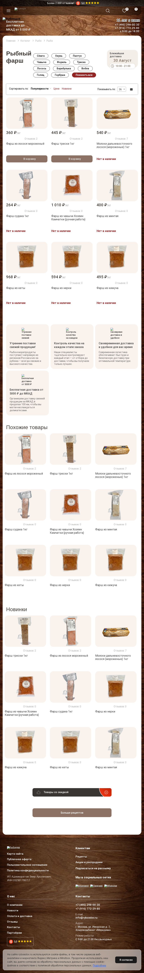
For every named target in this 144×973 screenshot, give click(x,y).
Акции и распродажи (89, 862)
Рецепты (81, 856)
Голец (40, 75)
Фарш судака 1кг (17, 216)
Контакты (13, 927)
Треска (81, 62)
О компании (14, 905)
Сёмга (41, 55)
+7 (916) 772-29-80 (127, 28)
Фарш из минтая (107, 216)
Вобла (85, 68)
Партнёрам (14, 933)
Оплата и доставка (19, 916)
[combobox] (121, 89)
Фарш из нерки (61, 288)
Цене (57, 88)
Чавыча (41, 62)
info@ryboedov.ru (86, 917)
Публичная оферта (19, 859)
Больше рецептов (72, 812)
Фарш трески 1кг (62, 143)
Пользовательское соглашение (27, 865)
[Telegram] (96, 886)
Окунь (58, 55)
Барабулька (64, 68)
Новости (12, 910)
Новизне (67, 88)
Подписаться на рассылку (93, 868)
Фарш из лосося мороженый (25, 143)
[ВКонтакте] (82, 886)
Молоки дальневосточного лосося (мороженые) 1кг (114, 145)
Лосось (41, 68)
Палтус (77, 55)
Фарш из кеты (15, 288)
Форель (61, 62)
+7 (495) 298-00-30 (127, 24)
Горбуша (60, 75)
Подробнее (99, 965)
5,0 (15, 941)
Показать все (84, 75)
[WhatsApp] (110, 886)
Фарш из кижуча (107, 288)
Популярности (39, 88)
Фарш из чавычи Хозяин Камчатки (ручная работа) (68, 217)
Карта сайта (15, 854)
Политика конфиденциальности (28, 870)
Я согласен (126, 959)
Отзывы (12, 922)
